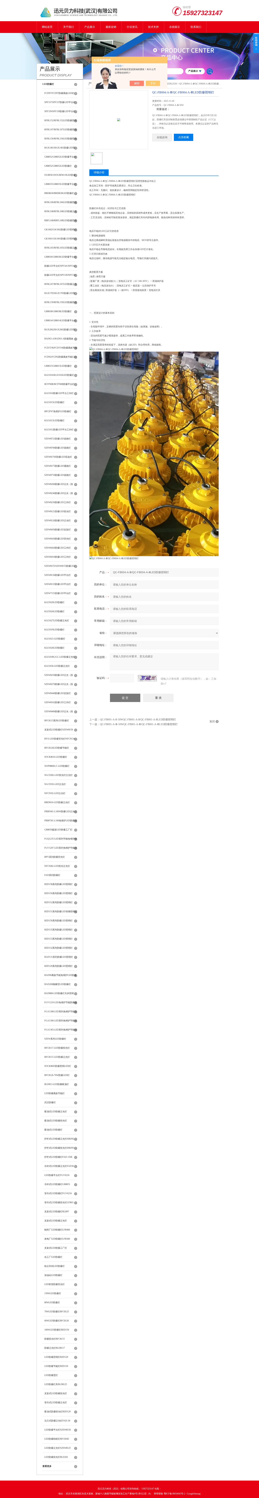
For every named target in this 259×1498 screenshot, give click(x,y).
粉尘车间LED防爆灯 (54, 1266)
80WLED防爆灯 (52, 1302)
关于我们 (68, 27)
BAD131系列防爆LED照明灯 (58, 957)
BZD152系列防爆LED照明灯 (58, 902)
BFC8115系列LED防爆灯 (56, 720)
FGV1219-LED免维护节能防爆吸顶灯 (60, 1004)
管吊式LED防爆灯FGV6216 (58, 1193)
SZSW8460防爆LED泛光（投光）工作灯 (58, 713)
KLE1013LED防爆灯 (54, 420)
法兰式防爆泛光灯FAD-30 (57, 1420)
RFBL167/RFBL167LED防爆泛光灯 (60, 286)
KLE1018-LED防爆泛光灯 (57, 666)
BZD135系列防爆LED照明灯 (58, 929)
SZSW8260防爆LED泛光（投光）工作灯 (58, 486)
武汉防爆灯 (50, 1102)
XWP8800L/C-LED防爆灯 (56, 766)
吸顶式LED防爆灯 (53, 1129)
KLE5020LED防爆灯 (54, 611)
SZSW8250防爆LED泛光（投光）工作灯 (58, 677)
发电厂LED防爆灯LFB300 (57, 1239)
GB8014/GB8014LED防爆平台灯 (60, 320)
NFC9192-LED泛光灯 (54, 793)
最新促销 (111, 27)
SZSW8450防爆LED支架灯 (57, 529)
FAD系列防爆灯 (52, 875)
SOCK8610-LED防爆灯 (55, 757)
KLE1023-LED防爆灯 (54, 638)
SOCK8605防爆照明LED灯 (57, 1066)
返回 (212, 721)
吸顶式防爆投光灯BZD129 (57, 1411)
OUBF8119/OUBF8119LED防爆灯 (59, 177)
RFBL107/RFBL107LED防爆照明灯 (60, 131)
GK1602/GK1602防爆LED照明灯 (60, 229)
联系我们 (196, 27)
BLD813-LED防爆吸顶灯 (56, 1084)
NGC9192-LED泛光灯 (55, 784)
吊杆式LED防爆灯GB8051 (57, 1184)
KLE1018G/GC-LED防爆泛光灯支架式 (59, 659)
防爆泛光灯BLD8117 (54, 1348)
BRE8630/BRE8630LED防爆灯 (59, 193)
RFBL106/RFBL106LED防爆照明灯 (60, 204)
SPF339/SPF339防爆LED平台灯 (59, 111)
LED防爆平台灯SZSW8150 (57, 1429)
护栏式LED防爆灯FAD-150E (58, 1157)
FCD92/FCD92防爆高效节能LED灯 (60, 359)
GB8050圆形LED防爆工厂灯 (58, 829)
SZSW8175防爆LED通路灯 (57, 466)
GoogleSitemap (194, 1493)
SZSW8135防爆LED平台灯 (57, 584)
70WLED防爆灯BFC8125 (56, 1311)
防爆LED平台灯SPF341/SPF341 (59, 266)
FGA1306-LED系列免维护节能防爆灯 (60, 1022)
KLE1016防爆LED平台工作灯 (59, 393)
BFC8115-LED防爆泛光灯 (57, 1057)
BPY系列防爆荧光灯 (54, 857)
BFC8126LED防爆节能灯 (56, 748)
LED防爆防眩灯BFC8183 (56, 1439)
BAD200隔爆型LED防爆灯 (57, 984)
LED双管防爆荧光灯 (54, 1284)
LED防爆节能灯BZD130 (56, 1366)
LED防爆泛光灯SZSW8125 (57, 1448)
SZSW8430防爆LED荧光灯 (57, 538)
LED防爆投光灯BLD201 (56, 1457)
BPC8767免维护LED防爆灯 (57, 411)
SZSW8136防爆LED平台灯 (57, 575)
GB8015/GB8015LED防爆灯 (58, 366)
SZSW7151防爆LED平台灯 (57, 593)
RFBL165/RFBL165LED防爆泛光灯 (60, 249)
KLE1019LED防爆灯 (54, 629)
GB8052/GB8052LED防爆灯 (58, 166)
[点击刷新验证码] (147, 678)
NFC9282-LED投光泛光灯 (57, 866)
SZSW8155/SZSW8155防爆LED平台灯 (59, 568)
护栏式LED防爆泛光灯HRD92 (59, 1139)
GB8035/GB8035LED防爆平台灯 (60, 184)
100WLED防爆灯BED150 (56, 1329)
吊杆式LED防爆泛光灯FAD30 (59, 1166)
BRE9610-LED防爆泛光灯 (57, 802)
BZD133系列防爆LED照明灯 (58, 938)
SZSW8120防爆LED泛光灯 (57, 520)
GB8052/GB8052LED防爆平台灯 (60, 157)
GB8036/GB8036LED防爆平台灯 (60, 257)
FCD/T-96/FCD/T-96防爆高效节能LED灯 (60, 349)
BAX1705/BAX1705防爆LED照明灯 (59, 295)
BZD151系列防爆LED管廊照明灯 (60, 911)
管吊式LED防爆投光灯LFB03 (58, 1202)
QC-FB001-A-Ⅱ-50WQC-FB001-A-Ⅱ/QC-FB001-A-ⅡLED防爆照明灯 (138, 719)
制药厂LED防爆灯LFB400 (57, 1229)
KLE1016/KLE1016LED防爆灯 (59, 375)
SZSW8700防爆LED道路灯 (57, 447)
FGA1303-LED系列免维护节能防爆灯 (60, 1031)
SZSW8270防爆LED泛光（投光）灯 (58, 686)
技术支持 (153, 27)
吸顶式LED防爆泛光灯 (55, 1111)
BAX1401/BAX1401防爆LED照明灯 (59, 149)
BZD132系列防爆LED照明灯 (58, 948)
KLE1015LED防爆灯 (54, 402)
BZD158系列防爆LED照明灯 (58, 884)
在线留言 (174, 27)
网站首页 (47, 27)
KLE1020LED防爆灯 (54, 648)
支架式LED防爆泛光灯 (55, 1220)
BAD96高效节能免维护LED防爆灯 (60, 977)
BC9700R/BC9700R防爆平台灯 (59, 384)
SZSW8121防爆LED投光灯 (57, 511)
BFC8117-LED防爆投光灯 (57, 1048)
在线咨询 (162, 137)
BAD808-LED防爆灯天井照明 (59, 993)
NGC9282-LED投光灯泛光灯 (58, 775)
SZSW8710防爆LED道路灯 (57, 475)
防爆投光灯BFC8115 (54, 1339)
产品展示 (89, 27)
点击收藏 (183, 137)
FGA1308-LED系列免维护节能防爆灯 (60, 1013)
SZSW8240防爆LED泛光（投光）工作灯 (58, 495)
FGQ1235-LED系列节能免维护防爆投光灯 (60, 840)
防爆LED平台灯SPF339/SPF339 (59, 275)
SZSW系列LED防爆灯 (55, 1038)
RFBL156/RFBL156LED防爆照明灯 (60, 140)
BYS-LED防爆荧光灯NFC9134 (59, 738)
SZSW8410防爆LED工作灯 (57, 557)
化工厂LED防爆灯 (53, 1257)
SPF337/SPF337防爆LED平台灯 (59, 102)
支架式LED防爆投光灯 (55, 1393)
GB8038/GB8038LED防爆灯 (58, 311)
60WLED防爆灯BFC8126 (56, 1320)
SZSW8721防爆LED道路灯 (57, 438)
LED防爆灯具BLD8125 (55, 1384)
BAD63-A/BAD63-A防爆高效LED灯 (58, 340)
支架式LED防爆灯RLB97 (56, 1211)
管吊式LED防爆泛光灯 (55, 1402)
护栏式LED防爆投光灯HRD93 (59, 1148)
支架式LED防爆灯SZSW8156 (58, 729)
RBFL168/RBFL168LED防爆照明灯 (60, 222)
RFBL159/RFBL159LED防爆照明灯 (60, 304)
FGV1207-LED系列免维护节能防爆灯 (60, 850)
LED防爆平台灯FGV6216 (56, 1175)
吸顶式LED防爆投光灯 (55, 1120)
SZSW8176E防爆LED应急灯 (58, 457)
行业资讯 (132, 27)
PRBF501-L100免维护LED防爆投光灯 (60, 822)
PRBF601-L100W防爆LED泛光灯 (60, 811)
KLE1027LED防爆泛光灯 (56, 620)
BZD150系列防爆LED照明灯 (58, 920)
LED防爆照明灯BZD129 (56, 1357)
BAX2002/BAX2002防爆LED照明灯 (59, 331)
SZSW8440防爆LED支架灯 (57, 693)
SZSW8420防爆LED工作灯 (57, 548)
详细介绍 (99, 172)
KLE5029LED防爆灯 (54, 602)
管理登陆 (158, 1493)
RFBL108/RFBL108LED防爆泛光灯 (60, 213)
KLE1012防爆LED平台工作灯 (59, 429)
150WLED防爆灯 (52, 1293)
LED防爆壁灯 (51, 1375)
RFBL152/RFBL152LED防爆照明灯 (60, 122)
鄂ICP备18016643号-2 (175, 1493)
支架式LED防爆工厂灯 (55, 1248)
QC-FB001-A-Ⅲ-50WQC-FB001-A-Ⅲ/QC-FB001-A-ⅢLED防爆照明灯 (139, 724)
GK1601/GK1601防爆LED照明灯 (60, 238)
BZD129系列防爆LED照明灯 (58, 966)
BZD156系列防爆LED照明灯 (58, 893)
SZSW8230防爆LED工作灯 (57, 502)
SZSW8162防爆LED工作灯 (57, 702)
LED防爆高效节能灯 (54, 1093)
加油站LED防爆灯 (53, 1275)
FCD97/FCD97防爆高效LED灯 (59, 93)
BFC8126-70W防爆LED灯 (57, 1075)
